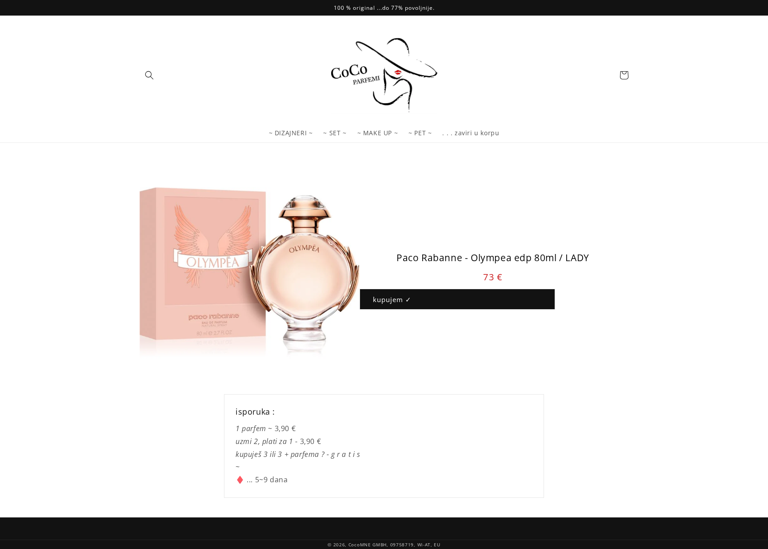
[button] (149, 75)
